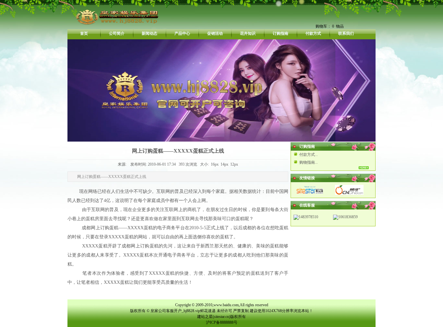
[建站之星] (310, 193)
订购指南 (280, 33)
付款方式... (308, 154)
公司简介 (117, 33)
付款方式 (313, 33)
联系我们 (346, 33)
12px (234, 164)
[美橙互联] (349, 193)
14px (224, 164)
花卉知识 (248, 33)
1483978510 (308, 217)
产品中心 (182, 33)
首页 (84, 33)
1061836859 (348, 217)
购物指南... (308, 162)
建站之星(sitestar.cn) (213, 316)
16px (215, 164)
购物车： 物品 (330, 26)
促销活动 (215, 33)
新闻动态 (149, 33)
